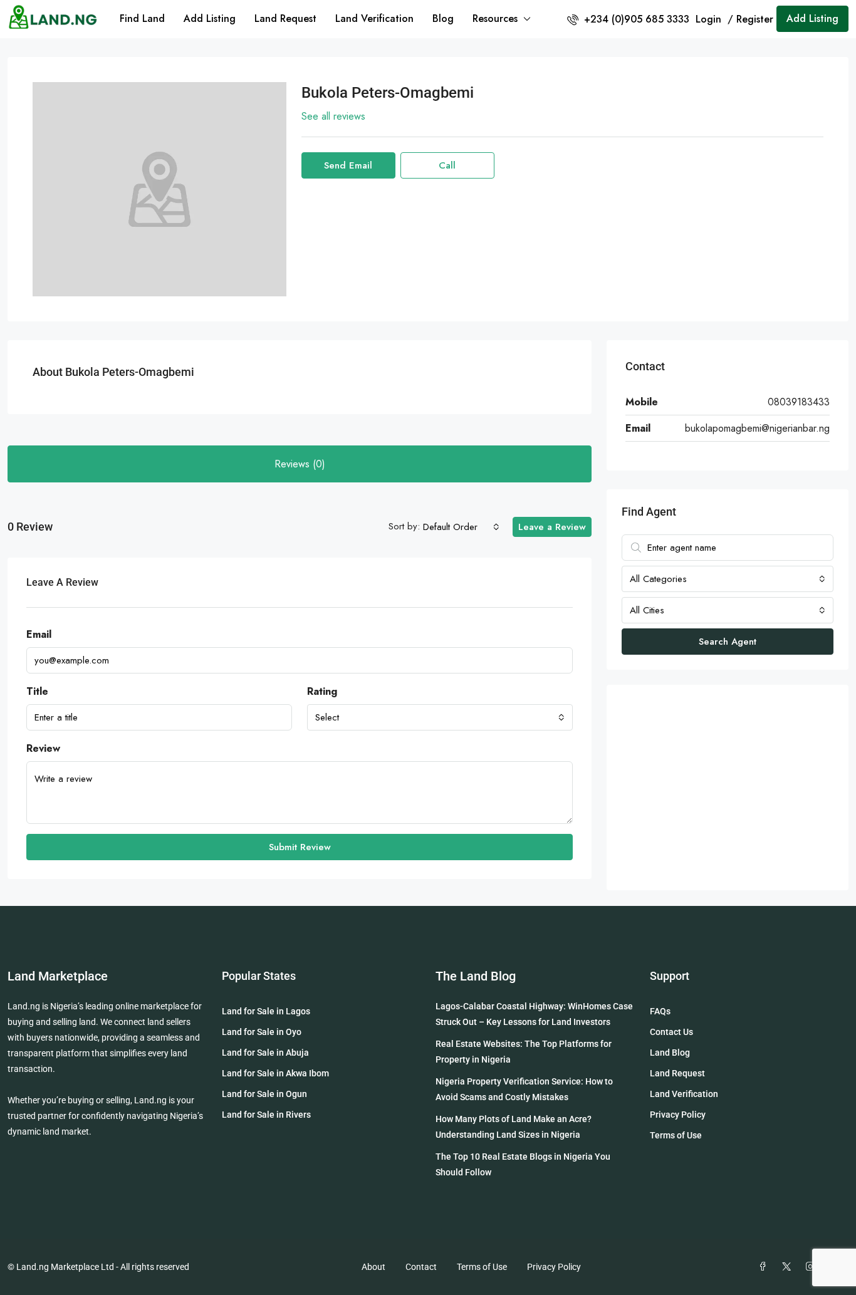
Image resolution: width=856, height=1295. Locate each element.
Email (38, 634)
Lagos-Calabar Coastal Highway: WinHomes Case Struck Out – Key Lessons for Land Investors (534, 1014)
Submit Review (300, 847)
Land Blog (670, 1053)
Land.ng (24, 1006)
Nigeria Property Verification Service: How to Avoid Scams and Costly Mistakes (524, 1089)
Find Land (142, 18)
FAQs (660, 1011)
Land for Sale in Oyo (261, 1032)
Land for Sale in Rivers (266, 1115)
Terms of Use (676, 1135)
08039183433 (799, 402)
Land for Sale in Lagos (266, 1011)
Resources (495, 18)
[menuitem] (628, 19)
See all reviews (333, 116)
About (373, 1267)
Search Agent (727, 641)
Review (43, 748)
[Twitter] (789, 1267)
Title (37, 691)
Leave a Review (552, 527)
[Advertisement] (727, 787)
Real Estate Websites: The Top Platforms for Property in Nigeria (524, 1051)
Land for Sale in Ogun (264, 1094)
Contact (421, 1267)
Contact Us (671, 1032)
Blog (443, 18)
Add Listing (210, 18)
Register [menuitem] (754, 19)
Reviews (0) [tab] (299, 464)
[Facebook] (765, 1267)
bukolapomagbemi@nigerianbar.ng (757, 428)
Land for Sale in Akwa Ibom (275, 1073)
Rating (322, 691)
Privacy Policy (678, 1115)
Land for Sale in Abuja (265, 1053)
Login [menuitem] (710, 19)
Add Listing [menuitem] (812, 18)
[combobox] (461, 527)
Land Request (285, 18)
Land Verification (374, 18)
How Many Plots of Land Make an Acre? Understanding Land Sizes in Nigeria (514, 1127)
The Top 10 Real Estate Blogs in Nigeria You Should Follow (523, 1164)
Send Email (348, 165)
